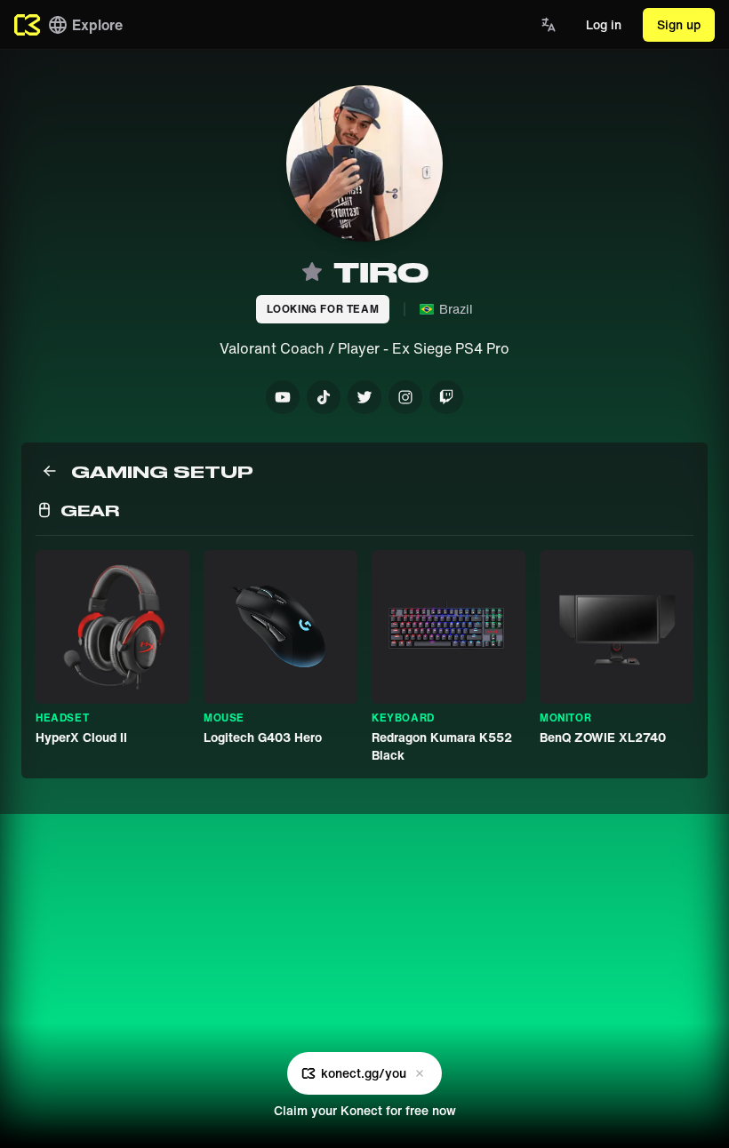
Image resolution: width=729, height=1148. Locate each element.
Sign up (679, 24)
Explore (97, 25)
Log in (603, 24)
